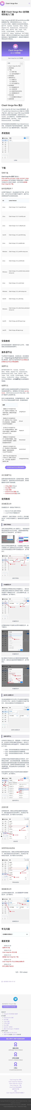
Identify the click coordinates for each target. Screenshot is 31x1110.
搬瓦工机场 (6, 1032)
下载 (10, 70)
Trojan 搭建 (8, 490)
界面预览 (11, 68)
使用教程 (11, 85)
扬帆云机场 (15, 1048)
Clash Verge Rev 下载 (15, 1085)
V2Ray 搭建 (8, 486)
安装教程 (11, 75)
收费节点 (14, 81)
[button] (1, 834)
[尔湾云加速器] (15, 1054)
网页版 (12, 1013)
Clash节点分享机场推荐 (15, 1087)
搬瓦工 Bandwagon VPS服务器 (11, 1028)
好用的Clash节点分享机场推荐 (10, 361)
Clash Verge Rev (12, 3)
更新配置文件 (15, 93)
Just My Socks (13, 1032)
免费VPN (6, 1034)
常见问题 (11, 95)
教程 (15, 1091)
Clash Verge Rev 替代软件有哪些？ (15, 1092)
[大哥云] (15, 1064)
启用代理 (14, 89)
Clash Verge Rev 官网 (15, 1079)
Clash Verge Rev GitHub (15, 1083)
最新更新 (11, 99)
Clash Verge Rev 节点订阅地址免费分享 (13, 961)
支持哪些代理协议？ (16, 97)
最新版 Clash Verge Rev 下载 (10, 957)
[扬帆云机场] (15, 1044)
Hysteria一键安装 (8, 1027)
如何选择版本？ (16, 74)
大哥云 (15, 1068)
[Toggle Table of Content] (20, 63)
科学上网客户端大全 (8, 966)
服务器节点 (12, 77)
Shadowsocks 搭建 (10, 491)
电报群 (16, 1013)
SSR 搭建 (6, 1019)
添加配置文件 (15, 87)
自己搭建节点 (15, 83)
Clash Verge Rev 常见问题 (9, 952)
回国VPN (14, 1034)
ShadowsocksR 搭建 (11, 493)
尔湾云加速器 (15, 1058)
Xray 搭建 (7, 488)
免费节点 (14, 79)
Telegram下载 (7, 1013)
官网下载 (14, 72)
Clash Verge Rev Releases (15, 1081)
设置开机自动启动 (17, 91)
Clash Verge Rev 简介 (15, 66)
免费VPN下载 (6, 947)
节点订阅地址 (24, 360)
